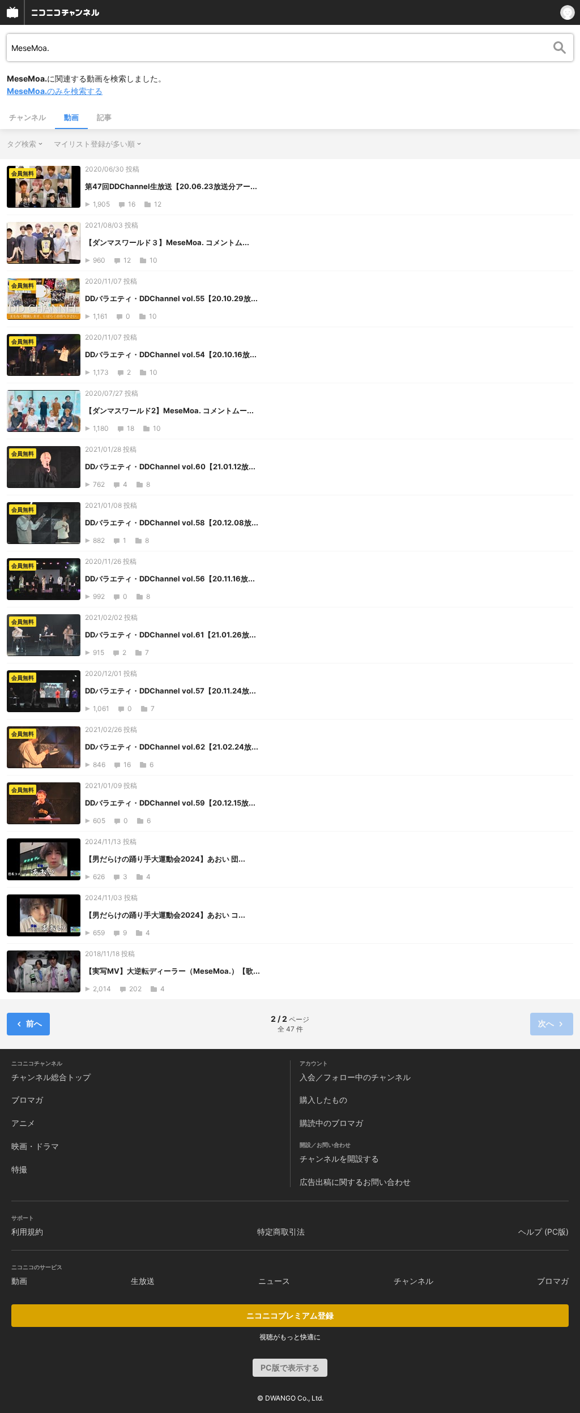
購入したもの (323, 1099)
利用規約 (27, 1231)
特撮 (19, 1169)
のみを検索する (55, 91)
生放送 (143, 1281)
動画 (71, 117)
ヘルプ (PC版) (543, 1231)
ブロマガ (27, 1099)
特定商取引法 (281, 1231)
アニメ (23, 1123)
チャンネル (27, 117)
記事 (104, 117)
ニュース (274, 1281)
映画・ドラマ (35, 1146)
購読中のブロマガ (331, 1123)
